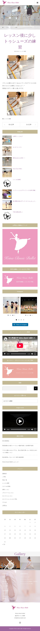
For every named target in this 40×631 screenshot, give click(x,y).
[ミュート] (32, 354)
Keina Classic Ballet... (18, 168)
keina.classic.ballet (11, 298)
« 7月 (3, 544)
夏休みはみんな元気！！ (19, 158)
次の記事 (28, 124)
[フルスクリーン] (35, 354)
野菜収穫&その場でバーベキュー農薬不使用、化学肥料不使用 (17, 445)
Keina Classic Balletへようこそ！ (10, 462)
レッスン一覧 (5, 583)
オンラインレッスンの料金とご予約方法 (28, 581)
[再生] (5, 354)
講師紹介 (4, 473)
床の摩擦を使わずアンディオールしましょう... (24, 201)
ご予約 (4, 476)
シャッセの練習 (17, 179)
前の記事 (11, 124)
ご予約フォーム (5, 596)
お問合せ (4, 505)
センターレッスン (17, 147)
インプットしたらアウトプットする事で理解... (24, 190)
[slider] (18, 429)
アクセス (4, 502)
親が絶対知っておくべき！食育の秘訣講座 (13, 457)
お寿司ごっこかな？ (18, 136)
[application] (19, 346)
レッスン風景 (23, 51)
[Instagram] (17, 312)
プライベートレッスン (8, 492)
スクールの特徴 (6, 486)
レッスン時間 (5, 483)
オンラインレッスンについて (26, 579)
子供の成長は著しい (18, 212)
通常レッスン (5, 489)
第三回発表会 (5, 441)
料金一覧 (4, 480)
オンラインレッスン (7, 496)
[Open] (11, 305)
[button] (20, 421)
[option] (10, 563)
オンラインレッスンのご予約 (9, 499)
